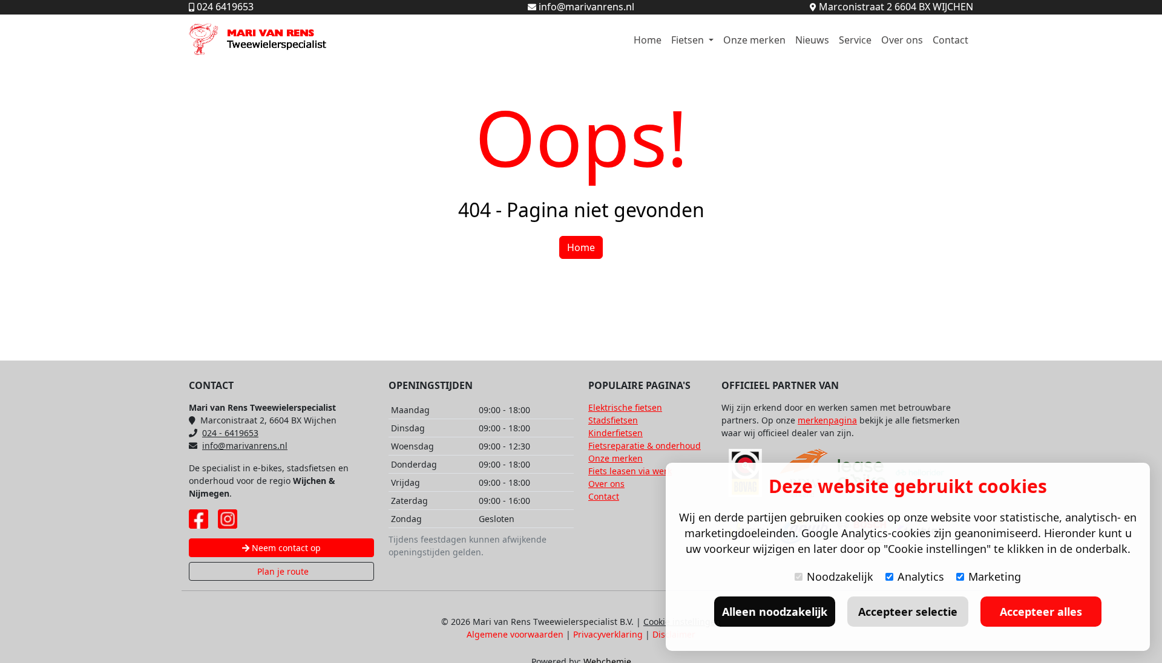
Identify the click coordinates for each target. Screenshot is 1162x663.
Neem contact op (285, 548)
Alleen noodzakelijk (774, 611)
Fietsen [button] (688, 40)
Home (647, 40)
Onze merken (754, 40)
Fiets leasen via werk (630, 471)
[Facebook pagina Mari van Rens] (198, 519)
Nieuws (812, 40)
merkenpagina (827, 420)
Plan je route (282, 571)
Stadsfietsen (613, 420)
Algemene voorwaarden (515, 634)
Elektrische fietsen (625, 407)
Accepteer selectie (907, 611)
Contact (950, 40)
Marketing (994, 576)
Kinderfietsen (615, 433)
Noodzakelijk (840, 576)
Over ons (902, 40)
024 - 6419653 (230, 433)
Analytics (921, 576)
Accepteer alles (1041, 611)
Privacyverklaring (608, 634)
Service (855, 40)
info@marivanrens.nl (244, 445)
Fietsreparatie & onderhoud (644, 445)
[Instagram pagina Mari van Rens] (227, 519)
